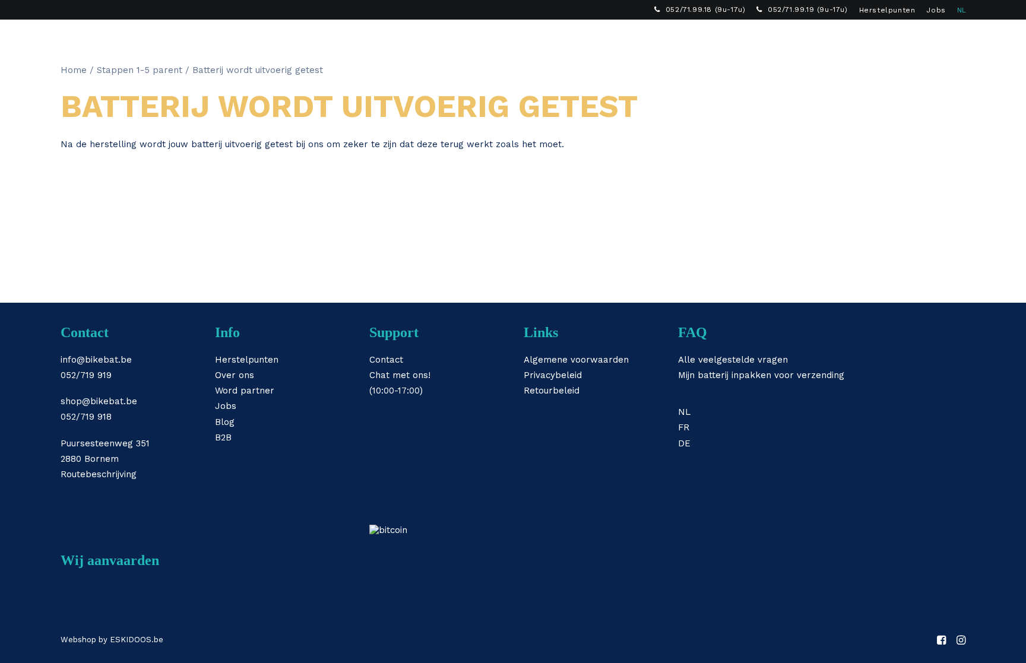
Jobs (935, 10)
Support (675, 39)
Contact (386, 359)
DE (684, 443)
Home (74, 70)
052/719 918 (86, 416)
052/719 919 (86, 375)
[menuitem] (699, 9)
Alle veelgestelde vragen (733, 359)
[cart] (957, 39)
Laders (516, 39)
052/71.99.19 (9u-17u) (808, 9)
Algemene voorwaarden (576, 359)
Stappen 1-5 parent (139, 70)
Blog (225, 422)
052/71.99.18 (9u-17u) (706, 9)
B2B (727, 39)
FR (683, 427)
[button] (923, 39)
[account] (939, 39)
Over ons (234, 375)
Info (624, 39)
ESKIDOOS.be (136, 639)
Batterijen (451, 39)
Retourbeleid (552, 390)
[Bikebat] (71, 39)
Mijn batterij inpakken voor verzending (761, 375)
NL (962, 10)
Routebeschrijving (99, 474)
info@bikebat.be (96, 359)
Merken (574, 39)
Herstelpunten (887, 10)
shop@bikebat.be (99, 401)
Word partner (244, 390)
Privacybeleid (553, 375)
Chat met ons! (399, 375)
